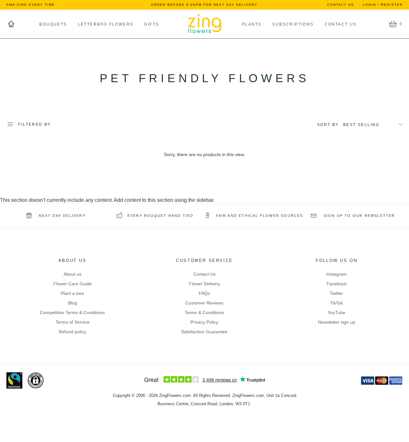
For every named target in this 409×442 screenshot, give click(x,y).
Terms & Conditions (204, 312)
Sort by (328, 124)
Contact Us (340, 4)
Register (392, 4)
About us (72, 274)
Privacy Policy (204, 322)
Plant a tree (72, 293)
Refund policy (72, 331)
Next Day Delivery (61, 215)
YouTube (336, 312)
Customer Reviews (204, 302)
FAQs (204, 293)
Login (369, 4)
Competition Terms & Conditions (72, 312)
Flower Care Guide (72, 283)
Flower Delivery (204, 283)
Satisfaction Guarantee (204, 331)
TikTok (336, 302)
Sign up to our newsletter (358, 215)
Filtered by (34, 124)
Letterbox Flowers (106, 24)
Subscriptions (292, 24)
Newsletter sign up (336, 322)
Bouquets (53, 24)
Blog (72, 302)
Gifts (151, 24)
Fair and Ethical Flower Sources (259, 215)
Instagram (336, 274)
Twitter (336, 293)
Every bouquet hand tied (160, 215)
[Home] (11, 24)
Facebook (337, 283)
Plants (239, 24)
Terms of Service (72, 322)
